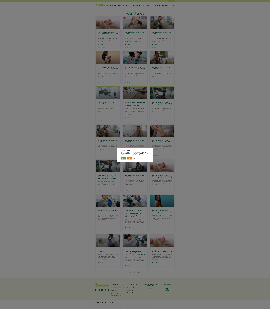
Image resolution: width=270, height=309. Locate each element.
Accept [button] (123, 158)
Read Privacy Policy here (139, 158)
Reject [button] (129, 158)
